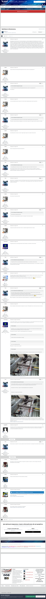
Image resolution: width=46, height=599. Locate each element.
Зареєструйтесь (22, 492)
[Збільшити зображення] (34, 295)
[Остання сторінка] (7, 36)
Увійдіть (17, 492)
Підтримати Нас (15, 8)
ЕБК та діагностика (13, 32)
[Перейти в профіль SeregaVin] (24, 571)
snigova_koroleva (25, 577)
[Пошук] (44, 2)
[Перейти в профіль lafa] (24, 573)
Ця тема (41, 1)
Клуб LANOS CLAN (41, 8)
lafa (23, 574)
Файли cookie (9, 592)
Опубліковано (14, 67)
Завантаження (15, 4)
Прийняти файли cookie (31, 596)
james (24, 579)
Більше (21, 4)
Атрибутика (9, 4)
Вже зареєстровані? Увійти (32, 4)
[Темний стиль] (44, 4)
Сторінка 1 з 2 (10, 519)
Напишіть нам (40, 581)
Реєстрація (39, 4)
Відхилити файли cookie (40, 596)
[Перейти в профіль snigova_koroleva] (24, 576)
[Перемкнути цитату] (11, 117)
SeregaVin (24, 572)
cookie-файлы (7, 596)
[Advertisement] (23, 20)
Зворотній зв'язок (4, 592)
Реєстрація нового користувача (13, 532)
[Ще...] (43, 39)
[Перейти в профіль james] (24, 578)
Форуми (3, 4)
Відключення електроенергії (22, 11)
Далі (4, 519)
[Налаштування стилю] (42, 4)
